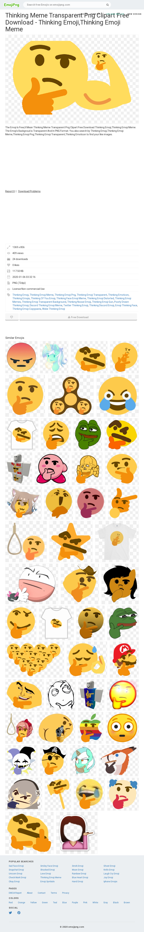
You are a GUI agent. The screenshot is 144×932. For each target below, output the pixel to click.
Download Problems (29, 191)
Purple (75, 902)
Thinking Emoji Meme (42, 294)
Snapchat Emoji (16, 870)
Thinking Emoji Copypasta (26, 308)
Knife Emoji (109, 870)
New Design (134, 14)
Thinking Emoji (20, 294)
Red (11, 902)
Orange (21, 902)
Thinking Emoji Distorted (100, 298)
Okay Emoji (14, 881)
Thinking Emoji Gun (102, 301)
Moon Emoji (77, 870)
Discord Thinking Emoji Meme (46, 305)
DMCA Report (15, 893)
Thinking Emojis (21, 298)
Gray (105, 902)
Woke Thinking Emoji (53, 308)
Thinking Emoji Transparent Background (44, 301)
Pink (85, 902)
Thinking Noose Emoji (79, 301)
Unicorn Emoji (15, 873)
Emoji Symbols (47, 881)
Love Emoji (45, 873)
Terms (54, 893)
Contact (41, 893)
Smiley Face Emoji (49, 866)
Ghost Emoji (109, 866)
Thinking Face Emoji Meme (71, 298)
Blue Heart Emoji (80, 877)
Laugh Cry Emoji (111, 873)
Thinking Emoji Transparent (92, 294)
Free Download (80, 317)
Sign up (95, 14)
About (29, 893)
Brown (127, 902)
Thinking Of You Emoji (43, 298)
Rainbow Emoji (79, 873)
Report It (10, 191)
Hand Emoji (77, 881)
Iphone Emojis (110, 881)
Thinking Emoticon (118, 294)
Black (116, 902)
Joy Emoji (108, 877)
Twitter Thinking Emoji (75, 305)
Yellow (33, 902)
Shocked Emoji (47, 870)
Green (45, 902)
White (95, 902)
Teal (55, 902)
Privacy (65, 893)
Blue (64, 902)
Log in (83, 14)
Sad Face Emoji (16, 866)
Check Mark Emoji (17, 877)
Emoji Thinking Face (126, 305)
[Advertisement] (72, 162)
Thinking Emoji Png (65, 294)
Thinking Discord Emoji (101, 305)
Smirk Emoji (77, 866)
